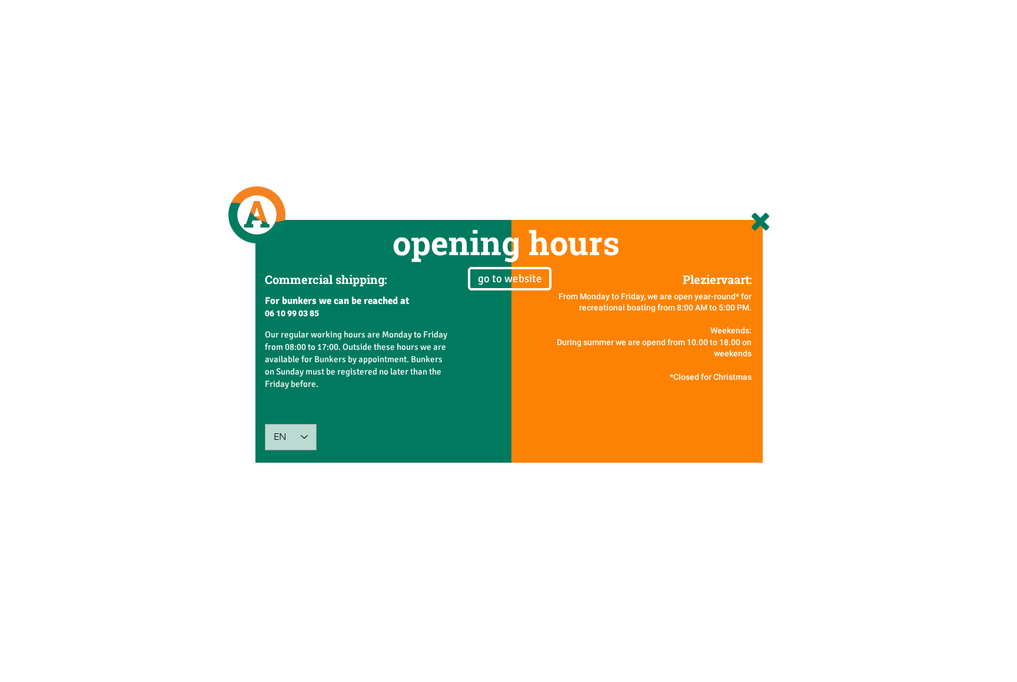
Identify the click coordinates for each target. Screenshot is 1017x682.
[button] (760, 221)
